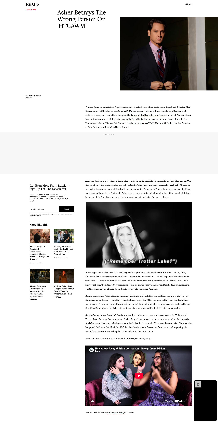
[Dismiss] (214, 382)
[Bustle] (32, 4)
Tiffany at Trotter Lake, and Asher (148, 114)
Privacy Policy (36, 215)
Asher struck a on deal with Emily (150, 123)
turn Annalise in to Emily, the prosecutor (138, 119)
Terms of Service (67, 214)
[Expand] (197, 382)
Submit (66, 209)
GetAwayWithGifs (116, 412)
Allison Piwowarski (34, 95)
